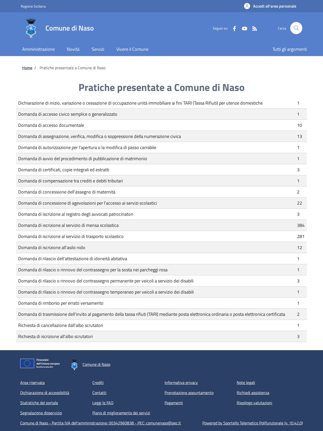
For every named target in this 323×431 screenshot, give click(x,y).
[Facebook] (232, 28)
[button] (270, 6)
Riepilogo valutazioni (254, 403)
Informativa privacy (181, 382)
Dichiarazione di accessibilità (44, 393)
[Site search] (296, 28)
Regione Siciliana (33, 6)
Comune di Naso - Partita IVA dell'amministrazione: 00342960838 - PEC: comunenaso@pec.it (100, 423)
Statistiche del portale (39, 403)
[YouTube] (242, 28)
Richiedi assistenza (253, 393)
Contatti (99, 393)
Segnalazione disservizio (41, 413)
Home (27, 68)
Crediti (98, 382)
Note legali (246, 382)
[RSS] (253, 28)
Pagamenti (174, 403)
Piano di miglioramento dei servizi (121, 413)
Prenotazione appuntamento (189, 393)
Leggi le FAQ (103, 403)
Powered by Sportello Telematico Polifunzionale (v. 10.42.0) (252, 423)
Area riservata (32, 382)
